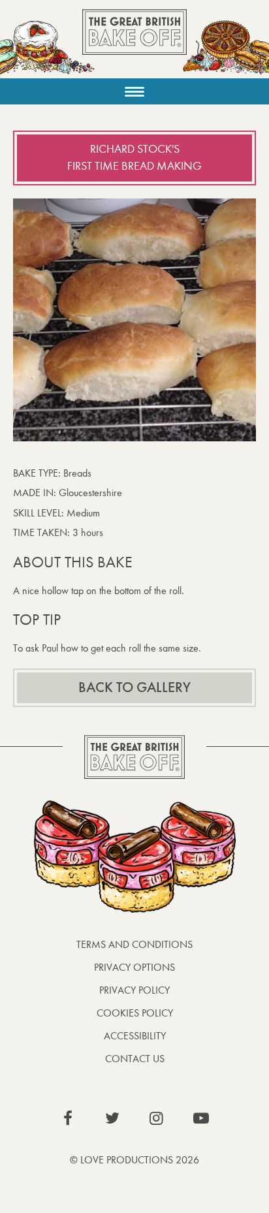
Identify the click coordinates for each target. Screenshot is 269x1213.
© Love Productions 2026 (134, 1160)
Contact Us (135, 1058)
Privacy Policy (134, 990)
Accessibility (135, 1036)
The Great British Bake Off (134, 43)
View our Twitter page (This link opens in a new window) (112, 1118)
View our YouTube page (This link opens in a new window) (201, 1118)
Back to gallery (134, 687)
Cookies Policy (135, 1013)
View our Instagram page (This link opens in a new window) (157, 1118)
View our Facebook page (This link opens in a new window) (68, 1118)
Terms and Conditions (134, 944)
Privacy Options (134, 967)
